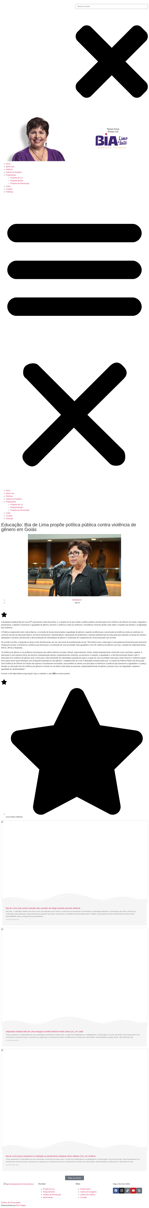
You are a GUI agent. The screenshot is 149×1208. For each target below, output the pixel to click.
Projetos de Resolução (19, 183)
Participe (9, 192)
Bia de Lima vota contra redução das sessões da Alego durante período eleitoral (43, 908)
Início (8, 164)
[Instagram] (122, 1191)
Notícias (9, 169)
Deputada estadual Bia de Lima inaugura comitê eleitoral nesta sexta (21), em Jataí (44, 1031)
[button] (74, 341)
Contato (9, 189)
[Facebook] (116, 1191)
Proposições (11, 175)
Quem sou (10, 167)
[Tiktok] (127, 1191)
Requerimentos (16, 181)
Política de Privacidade (10, 1203)
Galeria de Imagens (14, 172)
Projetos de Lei (16, 178)
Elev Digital (21, 1205)
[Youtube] (133, 1191)
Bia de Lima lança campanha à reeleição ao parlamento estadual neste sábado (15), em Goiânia (50, 1156)
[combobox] (112, 6)
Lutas (8, 186)
